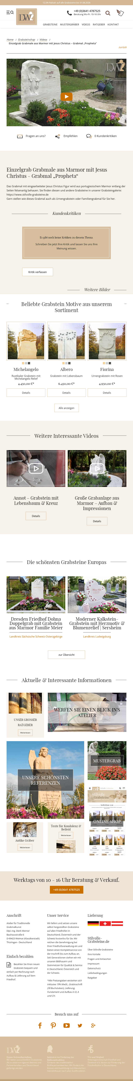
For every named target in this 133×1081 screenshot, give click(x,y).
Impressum (93, 963)
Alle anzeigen (66, 408)
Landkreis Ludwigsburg (97, 636)
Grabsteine (50, 24)
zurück (122, 47)
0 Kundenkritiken (106, 136)
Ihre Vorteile (94, 954)
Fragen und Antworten (99, 958)
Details (26, 392)
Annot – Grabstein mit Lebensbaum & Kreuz (36, 500)
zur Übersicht (66, 654)
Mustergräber (69, 24)
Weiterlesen (25, 732)
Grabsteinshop (26, 39)
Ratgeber (99, 24)
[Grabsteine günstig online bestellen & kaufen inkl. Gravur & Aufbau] (26, 16)
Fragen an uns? (36, 136)
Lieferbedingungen (97, 973)
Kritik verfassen (37, 272)
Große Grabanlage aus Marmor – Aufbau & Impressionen (97, 503)
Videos (86, 24)
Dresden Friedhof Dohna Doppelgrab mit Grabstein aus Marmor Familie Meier (36, 623)
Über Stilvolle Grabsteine (100, 949)
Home (10, 39)
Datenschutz (94, 968)
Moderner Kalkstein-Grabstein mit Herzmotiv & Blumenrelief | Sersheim (97, 623)
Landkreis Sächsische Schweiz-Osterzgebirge (36, 636)
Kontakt (113, 24)
